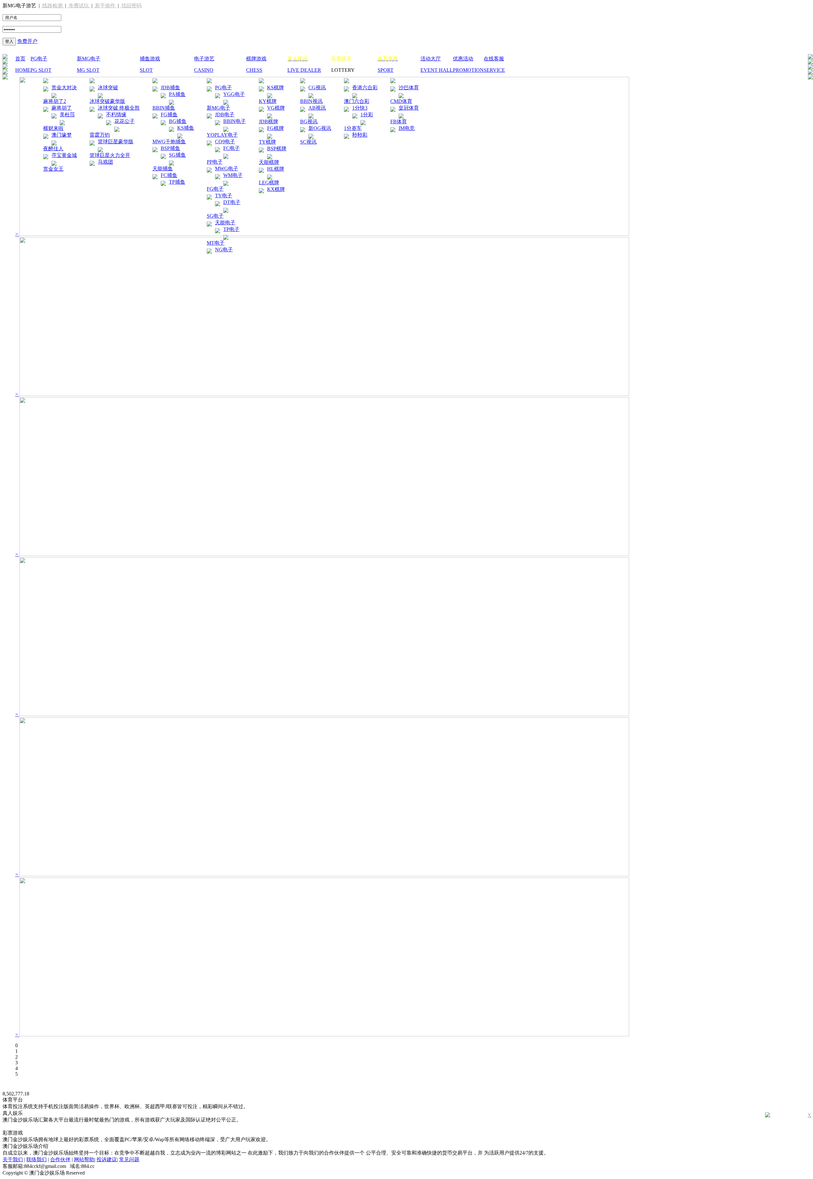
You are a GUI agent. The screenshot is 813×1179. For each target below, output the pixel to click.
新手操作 (105, 5)
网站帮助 (84, 1159)
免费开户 (27, 41)
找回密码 (131, 5)
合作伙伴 (60, 1159)
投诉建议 (107, 1159)
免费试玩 (78, 5)
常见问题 (129, 1159)
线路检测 (52, 5)
